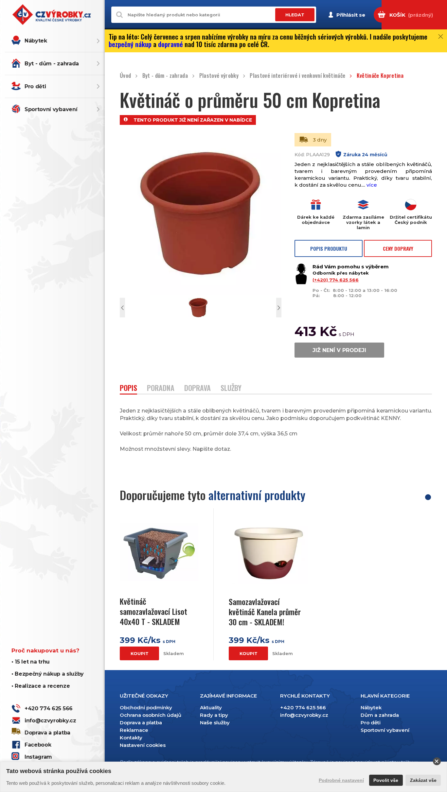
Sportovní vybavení (51, 109)
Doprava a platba (47, 733)
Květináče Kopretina (380, 75)
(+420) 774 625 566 (336, 279)
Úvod (125, 75)
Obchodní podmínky (146, 707)
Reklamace (134, 730)
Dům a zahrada (380, 715)
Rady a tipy (214, 715)
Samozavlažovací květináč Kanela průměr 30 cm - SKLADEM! (265, 612)
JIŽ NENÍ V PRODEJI (339, 350)
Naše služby (215, 722)
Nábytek (36, 41)
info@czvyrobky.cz (50, 720)
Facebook (38, 745)
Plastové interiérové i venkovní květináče (297, 75)
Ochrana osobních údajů (150, 715)
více (372, 185)
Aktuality (211, 707)
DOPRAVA (197, 388)
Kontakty (131, 737)
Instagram (38, 757)
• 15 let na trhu (30, 662)
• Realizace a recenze (40, 686)
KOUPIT (140, 653)
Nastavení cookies (143, 745)
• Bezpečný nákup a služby (47, 674)
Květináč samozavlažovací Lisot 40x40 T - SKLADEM (153, 611)
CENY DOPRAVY (398, 248)
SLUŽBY (231, 388)
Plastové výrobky (219, 75)
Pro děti (35, 86)
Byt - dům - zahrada (52, 63)
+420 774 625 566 (49, 708)
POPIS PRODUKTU (328, 248)
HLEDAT (294, 14)
